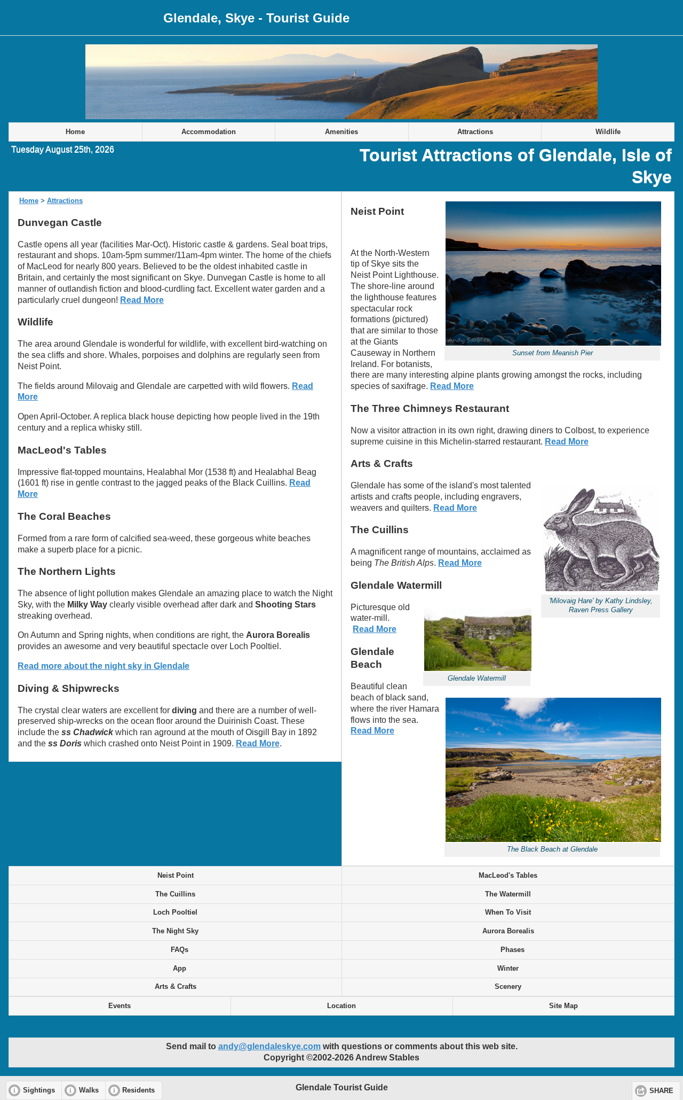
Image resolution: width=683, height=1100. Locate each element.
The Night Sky (175, 931)
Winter (508, 968)
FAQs (175, 950)
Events (119, 1006)
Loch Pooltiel (175, 912)
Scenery (508, 986)
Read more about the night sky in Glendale (103, 665)
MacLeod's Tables (508, 875)
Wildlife (608, 132)
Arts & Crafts (175, 986)
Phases (508, 950)
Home (75, 132)
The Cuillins (175, 894)
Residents (138, 1090)
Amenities (341, 132)
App (175, 968)
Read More (142, 300)
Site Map (563, 1006)
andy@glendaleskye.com (269, 1046)
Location (341, 1006)
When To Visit (508, 912)
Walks (89, 1090)
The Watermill (508, 894)
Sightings (39, 1090)
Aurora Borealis (508, 931)
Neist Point (175, 875)
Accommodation (208, 132)
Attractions (475, 132)
